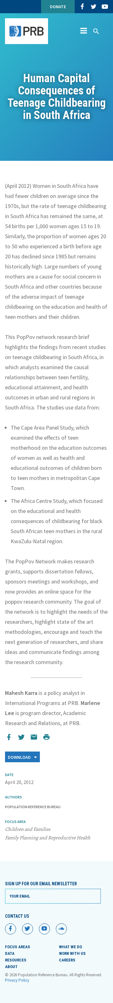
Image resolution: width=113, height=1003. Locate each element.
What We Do (70, 946)
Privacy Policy (17, 980)
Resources (15, 960)
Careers (67, 960)
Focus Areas (17, 946)
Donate (58, 6)
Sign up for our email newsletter (41, 883)
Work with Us (72, 953)
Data (9, 953)
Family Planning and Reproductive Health (47, 837)
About (11, 966)
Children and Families (27, 829)
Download (20, 757)
